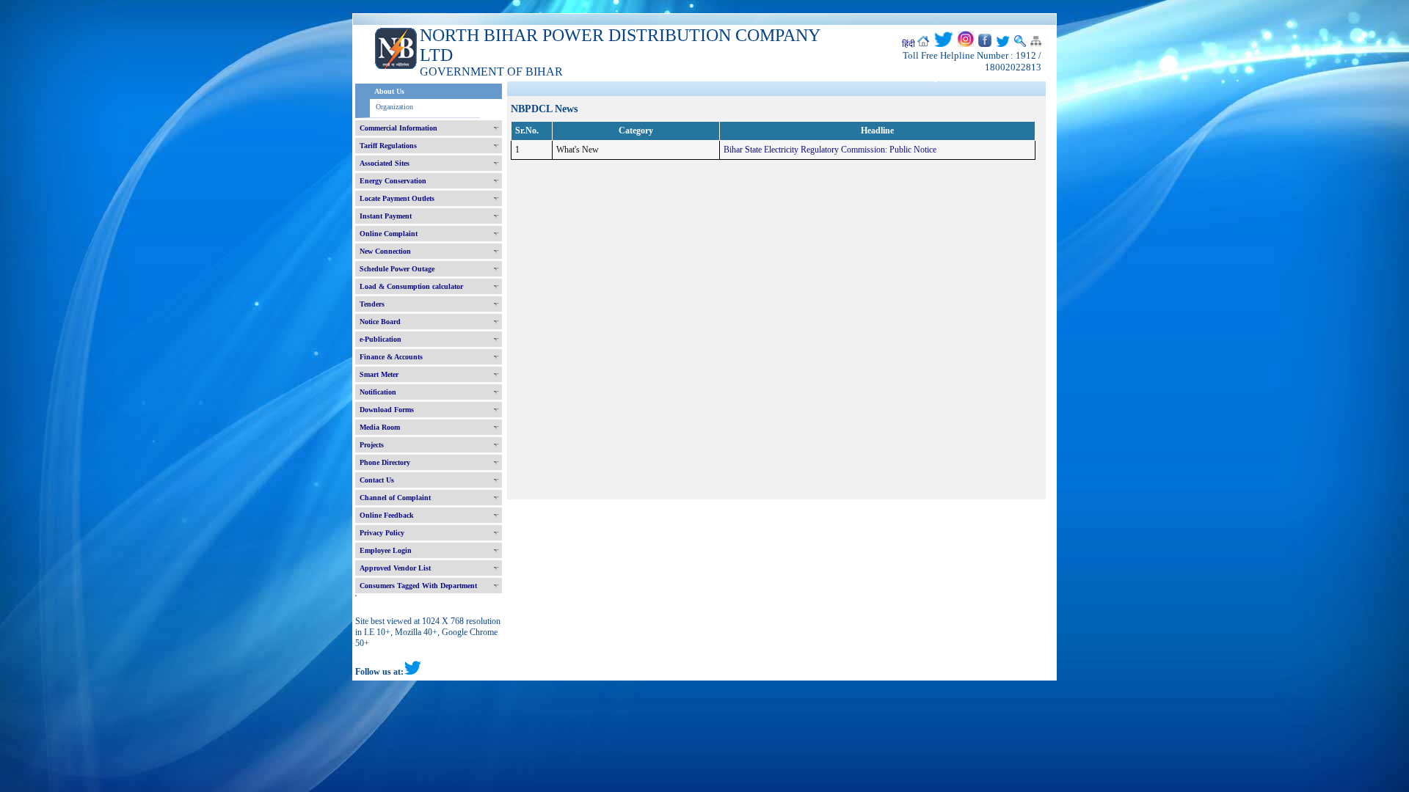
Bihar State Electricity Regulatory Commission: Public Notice (830, 149)
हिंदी (908, 44)
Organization (394, 107)
